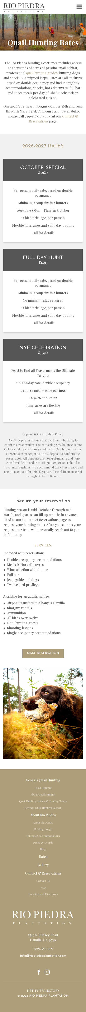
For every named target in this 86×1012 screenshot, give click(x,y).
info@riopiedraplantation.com (43, 956)
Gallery (43, 865)
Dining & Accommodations (43, 836)
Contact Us (43, 880)
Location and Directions (43, 894)
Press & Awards (43, 842)
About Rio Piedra (43, 815)
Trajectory (49, 990)
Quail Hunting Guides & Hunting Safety (43, 801)
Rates (43, 856)
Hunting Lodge (43, 829)
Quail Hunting (43, 788)
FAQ (43, 887)
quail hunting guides (41, 73)
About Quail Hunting (43, 794)
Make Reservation (43, 653)
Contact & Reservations (43, 873)
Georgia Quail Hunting (43, 780)
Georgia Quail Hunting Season (43, 807)
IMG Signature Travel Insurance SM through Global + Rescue (53, 474)
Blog (43, 849)
